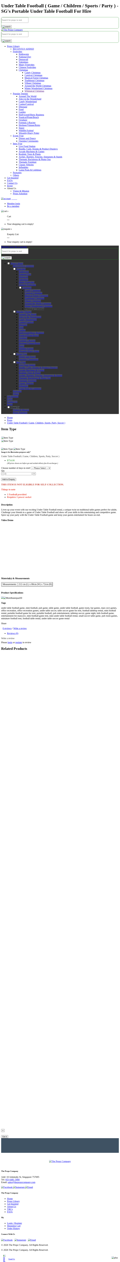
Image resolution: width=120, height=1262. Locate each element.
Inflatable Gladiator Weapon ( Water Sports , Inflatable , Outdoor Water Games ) (38, 993)
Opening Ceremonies (28, 141)
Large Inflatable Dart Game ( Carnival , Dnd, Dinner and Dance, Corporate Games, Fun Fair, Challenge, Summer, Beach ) (57, 660)
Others (16, 175)
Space (21, 128)
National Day (25, 57)
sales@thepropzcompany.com (21, 1182)
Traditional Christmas (34, 80)
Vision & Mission (21, 191)
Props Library (13, 46)
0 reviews (7, 628)
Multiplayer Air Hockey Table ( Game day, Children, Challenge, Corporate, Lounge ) (40, 1113)
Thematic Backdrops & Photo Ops (35, 159)
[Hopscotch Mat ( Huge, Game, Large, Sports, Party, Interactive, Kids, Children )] (39, 944)
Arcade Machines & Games (31, 151)
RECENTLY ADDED (23, 49)
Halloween (24, 54)
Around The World (27, 96)
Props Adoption (20, 193)
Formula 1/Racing (27, 122)
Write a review (20, 628)
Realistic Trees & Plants (30, 154)
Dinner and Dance (27, 138)
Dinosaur (23, 107)
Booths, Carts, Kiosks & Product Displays (38, 149)
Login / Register (14, 1223)
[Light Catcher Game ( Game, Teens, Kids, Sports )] (25, 873)
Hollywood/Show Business (31, 114)
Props (9, 420)
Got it (4, 1137)
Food (21, 109)
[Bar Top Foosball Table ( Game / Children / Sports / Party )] (29, 966)
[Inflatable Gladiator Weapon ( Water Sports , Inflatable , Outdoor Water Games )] (39, 988)
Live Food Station (27, 146)
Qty (3, 471)
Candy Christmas (33, 72)
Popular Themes (20, 93)
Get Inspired (12, 1204)
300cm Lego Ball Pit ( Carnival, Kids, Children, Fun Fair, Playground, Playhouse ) (39, 1042)
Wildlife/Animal (26, 130)
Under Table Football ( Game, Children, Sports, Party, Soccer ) (36, 423)
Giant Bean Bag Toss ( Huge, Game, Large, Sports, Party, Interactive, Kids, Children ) (41, 761)
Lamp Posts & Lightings (30, 170)
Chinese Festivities (27, 67)
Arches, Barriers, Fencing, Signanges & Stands (40, 157)
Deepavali (23, 59)
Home (10, 417)
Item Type (17, 143)
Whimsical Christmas (34, 91)
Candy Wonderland (28, 101)
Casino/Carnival (26, 104)
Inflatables (23, 167)
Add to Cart (7, 674)
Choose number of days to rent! (15, 468)
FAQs (10, 1212)
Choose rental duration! (12, 665)
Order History (13, 1228)
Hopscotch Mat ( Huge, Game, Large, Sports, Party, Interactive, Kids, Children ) (38, 949)
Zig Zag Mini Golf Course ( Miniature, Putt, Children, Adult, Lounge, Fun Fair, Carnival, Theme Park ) (49, 682)
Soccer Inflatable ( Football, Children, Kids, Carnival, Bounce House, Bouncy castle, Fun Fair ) (45, 1091)
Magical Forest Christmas (36, 78)
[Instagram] (19, 1187)
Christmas (23, 70)
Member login (13, 203)
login (10, 642)
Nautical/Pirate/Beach (29, 117)
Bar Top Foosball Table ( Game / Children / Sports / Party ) (28, 971)
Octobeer (23, 120)
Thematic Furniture (27, 162)
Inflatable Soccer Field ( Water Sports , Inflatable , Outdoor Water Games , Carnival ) (40, 805)
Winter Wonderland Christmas (38, 88)
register (18, 642)
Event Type (18, 135)
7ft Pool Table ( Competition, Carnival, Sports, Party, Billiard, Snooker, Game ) (37, 927)
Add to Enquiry (8, 479)
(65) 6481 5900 (12, 1179)
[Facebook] (7, 1187)
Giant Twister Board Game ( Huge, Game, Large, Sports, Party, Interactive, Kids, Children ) (43, 783)
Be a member (13, 206)
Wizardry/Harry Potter (29, 133)
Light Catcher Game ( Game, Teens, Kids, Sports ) (24, 878)
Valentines (23, 62)
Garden (22, 112)
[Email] (29, 1187)
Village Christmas (33, 83)
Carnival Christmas (33, 75)
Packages (17, 172)
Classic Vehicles (26, 164)
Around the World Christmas (38, 85)
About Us (11, 1206)
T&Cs (10, 1209)
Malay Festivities (26, 64)
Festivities (17, 51)
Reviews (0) (12, 633)
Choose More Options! (11, 741)
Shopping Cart (13, 1226)
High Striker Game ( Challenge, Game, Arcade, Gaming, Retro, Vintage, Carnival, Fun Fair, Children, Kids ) (51, 826)
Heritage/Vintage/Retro (29, 125)
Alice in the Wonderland (30, 99)
